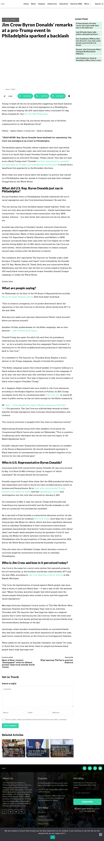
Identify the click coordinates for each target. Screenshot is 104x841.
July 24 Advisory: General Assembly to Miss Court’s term (88, 59)
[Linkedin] (16, 811)
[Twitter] (95, 768)
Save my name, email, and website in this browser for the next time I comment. (36, 719)
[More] (69, 96)
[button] (99, 4)
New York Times (41, 518)
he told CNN (30, 114)
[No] (100, 834)
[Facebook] (84, 768)
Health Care (9, 745)
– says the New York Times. (24, 330)
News (30, 747)
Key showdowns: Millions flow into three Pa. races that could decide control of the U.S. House (61, 751)
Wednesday (42, 114)
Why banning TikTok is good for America (56, 661)
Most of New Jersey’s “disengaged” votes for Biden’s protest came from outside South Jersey (18, 663)
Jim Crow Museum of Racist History (45, 575)
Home (7, 20)
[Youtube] (100, 768)
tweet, (7, 405)
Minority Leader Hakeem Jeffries (18, 297)
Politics (13, 20)
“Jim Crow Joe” (53, 395)
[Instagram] (90, 768)
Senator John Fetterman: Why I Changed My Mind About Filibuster (88, 51)
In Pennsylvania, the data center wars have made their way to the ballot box (14, 752)
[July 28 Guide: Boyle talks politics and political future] (37, 748)
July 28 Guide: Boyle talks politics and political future (37, 753)
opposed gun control (49, 491)
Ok (52, 837)
